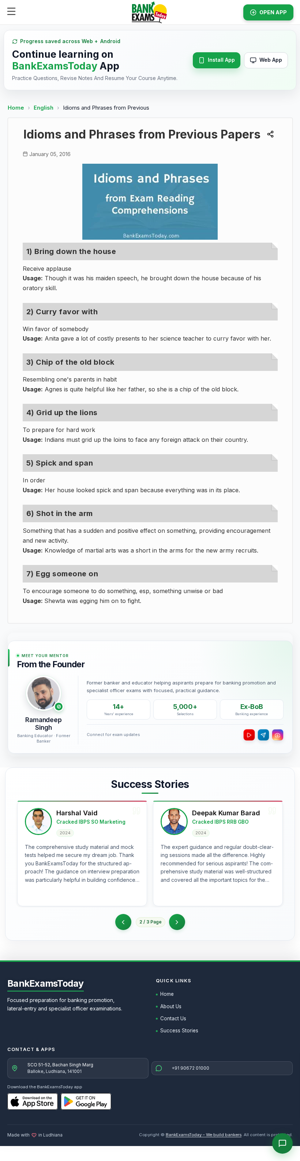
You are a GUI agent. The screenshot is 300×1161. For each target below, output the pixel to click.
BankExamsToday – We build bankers (203, 1134)
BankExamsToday (45, 983)
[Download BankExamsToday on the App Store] (32, 1101)
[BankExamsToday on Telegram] (263, 735)
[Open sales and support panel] (282, 1143)
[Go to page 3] (177, 922)
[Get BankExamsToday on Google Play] (86, 1101)
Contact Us (173, 1018)
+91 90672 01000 (190, 1068)
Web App (270, 60)
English (43, 107)
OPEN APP (273, 12)
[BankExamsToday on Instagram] (278, 735)
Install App (221, 60)
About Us (170, 1006)
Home (16, 107)
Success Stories (179, 1030)
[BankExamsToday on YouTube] (249, 735)
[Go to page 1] (123, 922)
